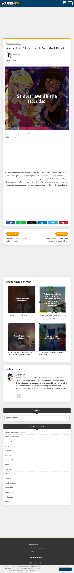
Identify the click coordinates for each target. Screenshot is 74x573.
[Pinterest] (63, 222)
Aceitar (65, 569)
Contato (32, 551)
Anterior (13, 234)
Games (8, 464)
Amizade (8, 441)
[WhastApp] (21, 222)
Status (7, 502)
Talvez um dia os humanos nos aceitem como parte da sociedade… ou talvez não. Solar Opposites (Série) (52, 317)
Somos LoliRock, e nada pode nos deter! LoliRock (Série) (57, 239)
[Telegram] (53, 222)
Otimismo (9, 488)
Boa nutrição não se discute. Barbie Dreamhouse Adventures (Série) (20, 353)
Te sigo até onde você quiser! (18, 315)
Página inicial (33, 545)
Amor (7, 446)
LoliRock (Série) (14, 43)
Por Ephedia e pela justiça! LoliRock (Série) (16, 239)
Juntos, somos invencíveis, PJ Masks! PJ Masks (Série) (52, 353)
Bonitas (8, 451)
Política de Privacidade (37, 548)
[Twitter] (32, 222)
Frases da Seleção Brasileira (15, 432)
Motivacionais (10, 474)
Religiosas (9, 497)
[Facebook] (10, 222)
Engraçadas (9, 460)
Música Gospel (10, 483)
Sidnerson (16, 55)
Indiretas (8, 469)
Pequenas (9, 492)
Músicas (8, 478)
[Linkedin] (42, 222)
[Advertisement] (37, 23)
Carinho (8, 455)
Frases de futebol (12, 437)
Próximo (61, 234)
